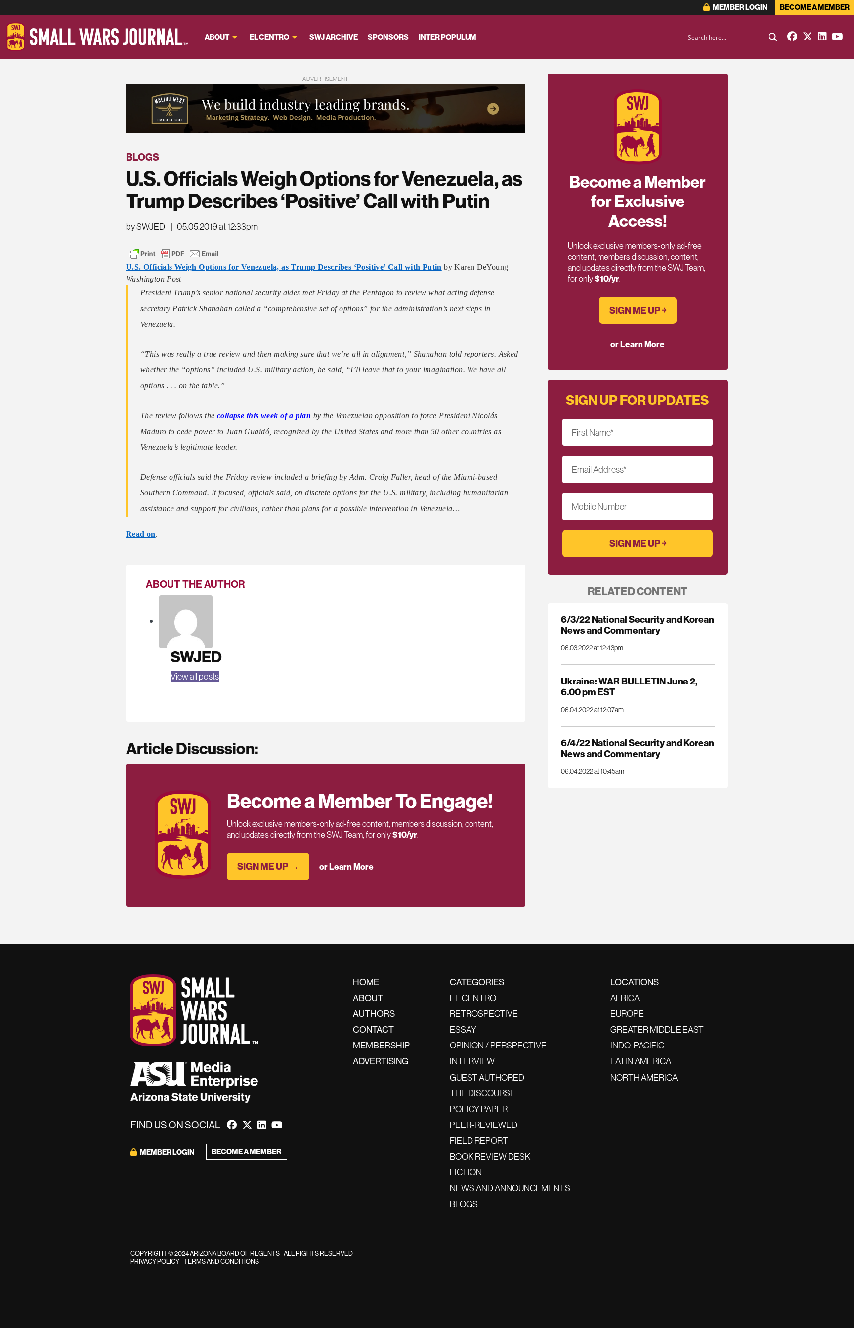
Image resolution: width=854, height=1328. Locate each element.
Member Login (740, 7)
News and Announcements (510, 1188)
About (217, 36)
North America (644, 1077)
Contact (373, 1029)
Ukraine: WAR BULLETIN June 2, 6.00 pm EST (629, 686)
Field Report (479, 1140)
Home (366, 982)
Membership (381, 1045)
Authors (374, 1013)
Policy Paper (479, 1109)
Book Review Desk (490, 1156)
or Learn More (346, 866)
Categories (477, 982)
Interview (472, 1061)
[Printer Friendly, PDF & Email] (174, 253)
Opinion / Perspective (498, 1045)
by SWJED (145, 226)
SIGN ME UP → (268, 866)
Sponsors (388, 36)
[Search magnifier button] (773, 37)
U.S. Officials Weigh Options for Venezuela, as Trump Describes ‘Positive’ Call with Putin (284, 267)
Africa (625, 998)
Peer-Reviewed (483, 1124)
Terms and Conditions (221, 1261)
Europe (627, 1013)
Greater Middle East (657, 1029)
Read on (141, 534)
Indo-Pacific (637, 1045)
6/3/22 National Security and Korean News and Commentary (637, 624)
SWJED (196, 656)
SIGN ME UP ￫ (637, 310)
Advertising (380, 1061)
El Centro (269, 36)
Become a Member (815, 7)
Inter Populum (447, 36)
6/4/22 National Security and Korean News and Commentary (637, 748)
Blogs (142, 157)
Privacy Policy (154, 1261)
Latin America (640, 1061)
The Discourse (482, 1093)
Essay (463, 1029)
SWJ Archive (333, 36)
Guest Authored (487, 1077)
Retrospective (484, 1013)
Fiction (466, 1172)
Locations (634, 982)
